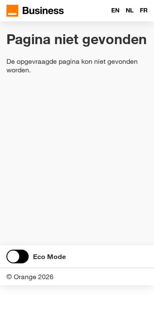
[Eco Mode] (17, 256)
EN (115, 10)
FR (144, 10)
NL (129, 10)
